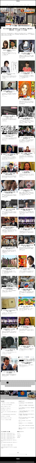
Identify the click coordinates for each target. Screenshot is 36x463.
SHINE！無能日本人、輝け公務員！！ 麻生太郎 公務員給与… (27, 347)
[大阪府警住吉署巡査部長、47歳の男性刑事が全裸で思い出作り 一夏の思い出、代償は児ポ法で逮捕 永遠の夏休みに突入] (9, 262)
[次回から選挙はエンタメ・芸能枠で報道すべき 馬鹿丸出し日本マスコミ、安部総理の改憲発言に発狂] (26, 223)
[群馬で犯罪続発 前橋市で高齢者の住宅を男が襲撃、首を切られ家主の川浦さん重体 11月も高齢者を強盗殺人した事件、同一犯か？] (26, 204)
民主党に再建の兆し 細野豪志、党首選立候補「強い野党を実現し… (9, 174)
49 (22, 384)
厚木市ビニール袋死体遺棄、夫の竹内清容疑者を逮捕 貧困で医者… (27, 118)
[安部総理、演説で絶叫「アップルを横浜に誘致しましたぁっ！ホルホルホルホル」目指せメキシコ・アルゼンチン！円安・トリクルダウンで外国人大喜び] (9, 323)
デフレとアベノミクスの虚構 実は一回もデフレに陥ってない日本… (9, 350)
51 (26, 384)
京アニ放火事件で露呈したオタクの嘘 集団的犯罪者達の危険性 (26, 402)
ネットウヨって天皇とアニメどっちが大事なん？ (5, 444)
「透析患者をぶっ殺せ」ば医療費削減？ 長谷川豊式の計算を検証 (26, 405)
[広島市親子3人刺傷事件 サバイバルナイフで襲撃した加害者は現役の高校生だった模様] (9, 86)
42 (9, 384)
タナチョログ (18, 433)
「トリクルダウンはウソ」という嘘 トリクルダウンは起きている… (9, 136)
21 (3, 382)
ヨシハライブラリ (19, 434)
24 (9, 382)
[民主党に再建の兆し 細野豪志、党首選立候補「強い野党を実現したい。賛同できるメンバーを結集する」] (9, 168)
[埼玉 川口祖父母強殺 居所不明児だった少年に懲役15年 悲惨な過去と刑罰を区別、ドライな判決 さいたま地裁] (18, 18)
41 (7, 384)
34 (28, 382)
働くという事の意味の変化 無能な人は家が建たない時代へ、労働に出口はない (8, 442)
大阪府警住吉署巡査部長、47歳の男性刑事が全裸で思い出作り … (9, 269)
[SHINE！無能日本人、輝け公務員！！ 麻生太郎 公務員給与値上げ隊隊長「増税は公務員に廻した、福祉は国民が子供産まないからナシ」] (26, 341)
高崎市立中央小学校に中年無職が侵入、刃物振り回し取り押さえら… (9, 228)
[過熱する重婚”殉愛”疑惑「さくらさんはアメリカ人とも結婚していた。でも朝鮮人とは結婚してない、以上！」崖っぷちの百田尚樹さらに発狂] (26, 322)
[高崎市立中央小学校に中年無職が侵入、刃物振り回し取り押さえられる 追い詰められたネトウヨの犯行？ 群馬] (9, 222)
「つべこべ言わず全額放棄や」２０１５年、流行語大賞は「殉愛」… (26, 172)
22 (5, 382)
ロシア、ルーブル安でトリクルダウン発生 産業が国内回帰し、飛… (27, 138)
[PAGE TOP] (35, 462)
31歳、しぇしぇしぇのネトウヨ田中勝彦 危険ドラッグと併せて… (10, 210)
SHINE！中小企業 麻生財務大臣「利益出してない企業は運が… (9, 372)
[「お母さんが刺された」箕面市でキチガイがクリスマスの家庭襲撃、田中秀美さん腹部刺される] (26, 46)
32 (24, 382)
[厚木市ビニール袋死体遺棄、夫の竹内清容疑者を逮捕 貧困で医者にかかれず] (26, 112)
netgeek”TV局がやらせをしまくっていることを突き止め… (9, 74)
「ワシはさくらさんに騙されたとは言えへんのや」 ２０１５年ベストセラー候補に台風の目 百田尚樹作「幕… (26, 411)
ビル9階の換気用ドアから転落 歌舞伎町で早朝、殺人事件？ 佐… (9, 248)
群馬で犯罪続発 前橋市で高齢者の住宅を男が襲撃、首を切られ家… (27, 210)
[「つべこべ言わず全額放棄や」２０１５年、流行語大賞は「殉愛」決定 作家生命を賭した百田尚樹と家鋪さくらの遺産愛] (26, 167)
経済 (21, 116)
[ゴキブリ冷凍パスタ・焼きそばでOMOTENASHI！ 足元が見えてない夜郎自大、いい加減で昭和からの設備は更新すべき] (9, 304)
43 (11, 384)
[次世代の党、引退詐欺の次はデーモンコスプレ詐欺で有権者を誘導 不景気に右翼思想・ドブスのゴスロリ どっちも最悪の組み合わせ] (9, 282)
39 (3, 384)
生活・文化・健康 (4, 48)
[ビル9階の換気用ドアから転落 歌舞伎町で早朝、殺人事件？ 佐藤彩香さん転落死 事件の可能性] (9, 241)
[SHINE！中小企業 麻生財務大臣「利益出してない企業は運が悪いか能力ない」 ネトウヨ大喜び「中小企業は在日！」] (9, 364)
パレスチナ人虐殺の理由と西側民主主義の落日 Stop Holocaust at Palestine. (8, 414)
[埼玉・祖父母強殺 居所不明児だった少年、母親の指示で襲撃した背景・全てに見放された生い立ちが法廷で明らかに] (26, 90)
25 (11, 382)
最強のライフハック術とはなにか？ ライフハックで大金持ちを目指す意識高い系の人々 (26, 428)
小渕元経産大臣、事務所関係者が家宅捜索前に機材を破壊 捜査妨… (9, 192)
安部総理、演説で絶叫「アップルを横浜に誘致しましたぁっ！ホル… (9, 329)
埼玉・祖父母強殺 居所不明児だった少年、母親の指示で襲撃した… (26, 99)
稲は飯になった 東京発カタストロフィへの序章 (5, 406)
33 (26, 382)
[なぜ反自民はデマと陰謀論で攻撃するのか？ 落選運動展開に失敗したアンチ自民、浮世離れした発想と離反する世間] (26, 359)
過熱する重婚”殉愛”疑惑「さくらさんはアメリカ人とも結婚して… (27, 327)
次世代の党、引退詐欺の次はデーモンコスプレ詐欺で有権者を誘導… (9, 288)
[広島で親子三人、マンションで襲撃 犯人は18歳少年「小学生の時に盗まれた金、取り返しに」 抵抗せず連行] (9, 111)
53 (30, 384)
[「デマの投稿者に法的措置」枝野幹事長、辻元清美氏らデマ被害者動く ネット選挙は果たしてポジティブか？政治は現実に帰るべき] (26, 283)
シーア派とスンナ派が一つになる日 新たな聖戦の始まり (6, 404)
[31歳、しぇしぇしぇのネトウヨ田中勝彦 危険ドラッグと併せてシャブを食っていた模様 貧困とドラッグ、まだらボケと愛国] (9, 204)
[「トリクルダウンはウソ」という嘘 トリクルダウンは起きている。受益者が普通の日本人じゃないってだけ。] (9, 131)
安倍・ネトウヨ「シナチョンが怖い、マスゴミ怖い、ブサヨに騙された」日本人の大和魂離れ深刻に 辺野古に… (26, 417)
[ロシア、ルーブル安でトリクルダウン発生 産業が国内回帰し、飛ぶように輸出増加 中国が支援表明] (26, 132)
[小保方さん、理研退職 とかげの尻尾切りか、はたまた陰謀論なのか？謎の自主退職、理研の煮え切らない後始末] (26, 149)
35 (30, 382)
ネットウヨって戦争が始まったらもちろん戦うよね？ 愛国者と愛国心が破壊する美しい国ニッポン (26, 408)
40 (5, 384)
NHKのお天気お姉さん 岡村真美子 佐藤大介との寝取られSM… (26, 73)
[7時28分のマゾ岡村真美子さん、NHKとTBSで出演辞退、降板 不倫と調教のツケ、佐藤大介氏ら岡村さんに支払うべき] (9, 45)
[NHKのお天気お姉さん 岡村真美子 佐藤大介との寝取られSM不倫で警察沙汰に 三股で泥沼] (26, 66)
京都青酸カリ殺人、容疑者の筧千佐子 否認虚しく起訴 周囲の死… (27, 245)
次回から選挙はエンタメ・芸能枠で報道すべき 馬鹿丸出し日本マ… (27, 229)
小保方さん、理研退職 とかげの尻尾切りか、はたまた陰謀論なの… (27, 154)
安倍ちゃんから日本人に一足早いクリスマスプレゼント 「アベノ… (27, 269)
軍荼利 (18, 1)
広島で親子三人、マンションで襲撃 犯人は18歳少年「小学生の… (9, 116)
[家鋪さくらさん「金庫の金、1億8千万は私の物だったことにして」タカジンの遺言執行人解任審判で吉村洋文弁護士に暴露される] (26, 301)
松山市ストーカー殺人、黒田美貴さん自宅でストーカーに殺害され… (9, 155)
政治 (21, 360)
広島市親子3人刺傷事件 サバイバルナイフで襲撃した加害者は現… (9, 91)
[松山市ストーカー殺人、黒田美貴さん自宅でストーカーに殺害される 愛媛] (9, 150)
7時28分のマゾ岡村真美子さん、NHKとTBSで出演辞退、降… (9, 50)
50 (24, 384)
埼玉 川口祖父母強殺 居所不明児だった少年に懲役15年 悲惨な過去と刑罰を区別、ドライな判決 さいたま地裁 (18, 29)
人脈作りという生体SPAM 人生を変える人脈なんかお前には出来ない (26, 425)
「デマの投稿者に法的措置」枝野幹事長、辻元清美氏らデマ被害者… (27, 289)
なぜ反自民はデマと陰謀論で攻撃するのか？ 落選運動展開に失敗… (26, 363)
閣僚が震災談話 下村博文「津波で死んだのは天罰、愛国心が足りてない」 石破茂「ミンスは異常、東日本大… (26, 414)
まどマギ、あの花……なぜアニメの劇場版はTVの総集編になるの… (27, 190)
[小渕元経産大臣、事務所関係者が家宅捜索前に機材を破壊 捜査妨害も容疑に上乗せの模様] (9, 186)
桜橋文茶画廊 (18, 437)
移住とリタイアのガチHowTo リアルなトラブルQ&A (25, 420)
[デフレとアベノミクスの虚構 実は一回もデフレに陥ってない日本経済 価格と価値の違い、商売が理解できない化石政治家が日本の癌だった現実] (9, 343)
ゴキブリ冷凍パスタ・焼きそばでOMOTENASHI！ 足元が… (9, 311)
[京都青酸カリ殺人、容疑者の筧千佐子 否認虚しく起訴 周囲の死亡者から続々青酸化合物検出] (26, 240)
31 (22, 382)
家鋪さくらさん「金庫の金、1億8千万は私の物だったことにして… (27, 306)
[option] (5, 394)
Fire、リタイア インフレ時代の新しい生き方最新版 (6, 419)
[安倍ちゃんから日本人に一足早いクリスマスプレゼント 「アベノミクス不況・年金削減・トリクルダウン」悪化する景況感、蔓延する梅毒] (26, 262)
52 (28, 384)
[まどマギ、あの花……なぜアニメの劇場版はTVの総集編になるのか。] (26, 185)
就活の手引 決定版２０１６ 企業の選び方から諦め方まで (6, 433)
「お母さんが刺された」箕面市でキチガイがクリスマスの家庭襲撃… (27, 53)
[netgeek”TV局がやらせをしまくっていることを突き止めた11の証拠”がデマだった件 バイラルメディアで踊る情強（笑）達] (9, 67)
